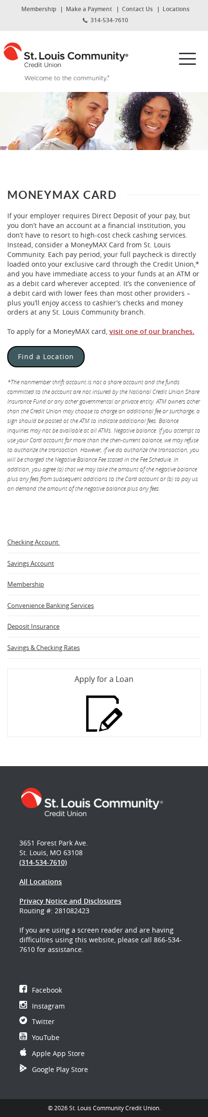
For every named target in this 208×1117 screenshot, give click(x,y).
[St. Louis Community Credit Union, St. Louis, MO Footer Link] (91, 801)
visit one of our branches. (151, 331)
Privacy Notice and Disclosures (70, 901)
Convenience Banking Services (50, 605)
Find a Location (46, 356)
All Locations (40, 881)
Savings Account (30, 563)
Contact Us (137, 9)
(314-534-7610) (43, 862)
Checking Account (33, 542)
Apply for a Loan (104, 679)
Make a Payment (89, 9)
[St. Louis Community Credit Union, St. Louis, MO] (69, 59)
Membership (38, 9)
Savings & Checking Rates (43, 647)
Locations (176, 9)
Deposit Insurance (33, 626)
